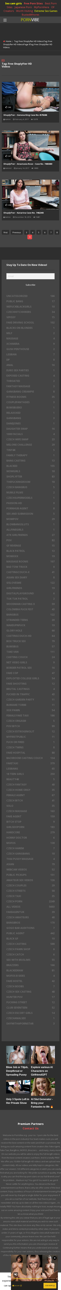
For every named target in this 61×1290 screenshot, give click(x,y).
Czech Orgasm (30, 721)
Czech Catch (30, 954)
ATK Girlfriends (30, 535)
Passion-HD (30, 503)
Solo (30, 806)
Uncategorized (30, 296)
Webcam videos (30, 869)
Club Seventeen (30, 1007)
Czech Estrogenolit (30, 731)
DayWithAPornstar (30, 1023)
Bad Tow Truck (30, 567)
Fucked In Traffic (30, 694)
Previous (17, 232)
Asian (30, 864)
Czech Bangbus (30, 487)
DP (30, 359)
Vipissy (30, 317)
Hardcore (30, 832)
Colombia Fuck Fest (30, 609)
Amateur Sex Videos (30, 880)
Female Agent (30, 795)
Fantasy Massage (30, 386)
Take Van (30, 652)
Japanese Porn (23, 7)
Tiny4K (30, 450)
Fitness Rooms (30, 397)
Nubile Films (30, 492)
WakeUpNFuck (30, 625)
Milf (30, 333)
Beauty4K (30, 779)
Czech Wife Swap (30, 439)
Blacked (30, 466)
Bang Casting (30, 460)
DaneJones (30, 423)
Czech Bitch (30, 800)
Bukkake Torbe (30, 705)
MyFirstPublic (30, 736)
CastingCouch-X (30, 572)
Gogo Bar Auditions (30, 928)
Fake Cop (30, 673)
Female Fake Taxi (30, 715)
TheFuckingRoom (30, 482)
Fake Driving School (30, 322)
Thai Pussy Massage (30, 859)
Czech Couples (30, 885)
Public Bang (30, 301)
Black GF (30, 938)
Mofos (30, 843)
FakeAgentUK (30, 912)
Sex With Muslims (30, 960)
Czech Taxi (30, 896)
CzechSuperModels (30, 498)
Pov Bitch (30, 726)
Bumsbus (30, 646)
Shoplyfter (30, 476)
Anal (30, 365)
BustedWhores (30, 14)
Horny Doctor (30, 837)
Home (8, 41)
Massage (30, 338)
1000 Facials (30, 434)
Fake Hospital (30, 752)
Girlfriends (30, 588)
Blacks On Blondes (30, 328)
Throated (30, 381)
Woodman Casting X (30, 604)
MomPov (30, 519)
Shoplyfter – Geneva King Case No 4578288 (25, 115)
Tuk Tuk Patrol (30, 598)
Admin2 (8, 168)
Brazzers (30, 965)
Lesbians (30, 768)
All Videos (30, 906)
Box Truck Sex (30, 641)
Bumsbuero (30, 407)
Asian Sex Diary (30, 577)
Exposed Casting (30, 375)
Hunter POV (30, 997)
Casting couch (30, 657)
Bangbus (30, 614)
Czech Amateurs (30, 917)
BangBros (30, 922)
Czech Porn (30, 901)
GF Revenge (30, 545)
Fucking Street (30, 1002)
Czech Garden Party (30, 699)
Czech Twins (30, 747)
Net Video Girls (30, 662)
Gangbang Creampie (30, 391)
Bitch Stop (30, 821)
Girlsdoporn (30, 827)
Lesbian (30, 354)
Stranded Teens (30, 620)
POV (30, 540)
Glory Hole (30, 630)
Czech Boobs (30, 986)
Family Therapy (30, 455)
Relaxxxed (30, 413)
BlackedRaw (30, 970)
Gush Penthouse (30, 349)
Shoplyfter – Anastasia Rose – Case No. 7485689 (27, 163)
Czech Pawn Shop (30, 949)
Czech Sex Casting (30, 991)
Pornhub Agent (30, 508)
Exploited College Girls (30, 678)
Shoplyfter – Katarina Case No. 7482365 (23, 212)
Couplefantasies (30, 402)
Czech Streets (30, 890)
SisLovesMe (30, 582)
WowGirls (30, 471)
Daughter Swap (30, 428)
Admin (8, 119)
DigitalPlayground (30, 593)
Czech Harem (30, 848)
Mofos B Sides (30, 975)
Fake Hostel (30, 981)
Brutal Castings (30, 689)
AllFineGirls (30, 529)
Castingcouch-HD (30, 636)
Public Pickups (30, 875)
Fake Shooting (30, 683)
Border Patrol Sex (30, 667)
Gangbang (30, 418)
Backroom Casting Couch (30, 758)
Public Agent (30, 933)
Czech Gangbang (30, 853)
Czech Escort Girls (30, 1013)
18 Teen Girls (30, 774)
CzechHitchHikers (30, 312)
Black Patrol (30, 551)
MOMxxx (30, 556)
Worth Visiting (24, 11)
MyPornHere (41, 7)
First (6, 232)
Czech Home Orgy (30, 790)
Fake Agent (30, 816)
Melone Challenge (30, 444)
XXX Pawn (30, 710)
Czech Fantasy (30, 784)
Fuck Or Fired (30, 742)
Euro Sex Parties (30, 370)
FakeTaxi (30, 763)
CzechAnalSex (30, 1018)
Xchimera (30, 343)
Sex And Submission (30, 513)
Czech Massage (30, 811)
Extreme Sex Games (45, 11)
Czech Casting (30, 944)
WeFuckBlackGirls (30, 306)
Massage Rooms (30, 561)
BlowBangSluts (30, 524)
